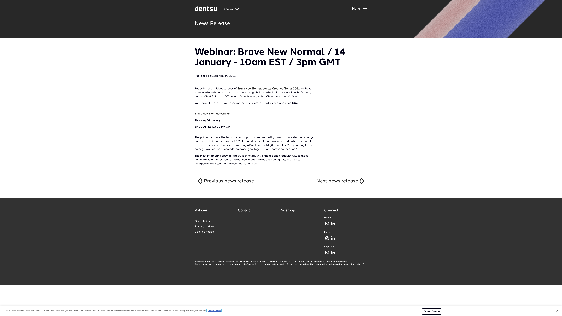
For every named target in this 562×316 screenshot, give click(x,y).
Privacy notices (204, 226)
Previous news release (228, 181)
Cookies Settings (432, 311)
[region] (281, 311)
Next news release (337, 181)
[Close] (557, 311)
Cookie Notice (214, 311)
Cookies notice (204, 232)
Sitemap (288, 210)
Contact (245, 210)
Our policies (202, 221)
